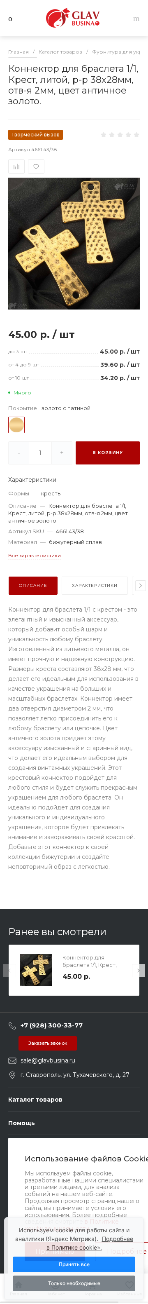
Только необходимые (74, 1283)
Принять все (74, 1264)
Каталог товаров (35, 1099)
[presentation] (140, 585)
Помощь (21, 1123)
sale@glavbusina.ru (48, 1060)
